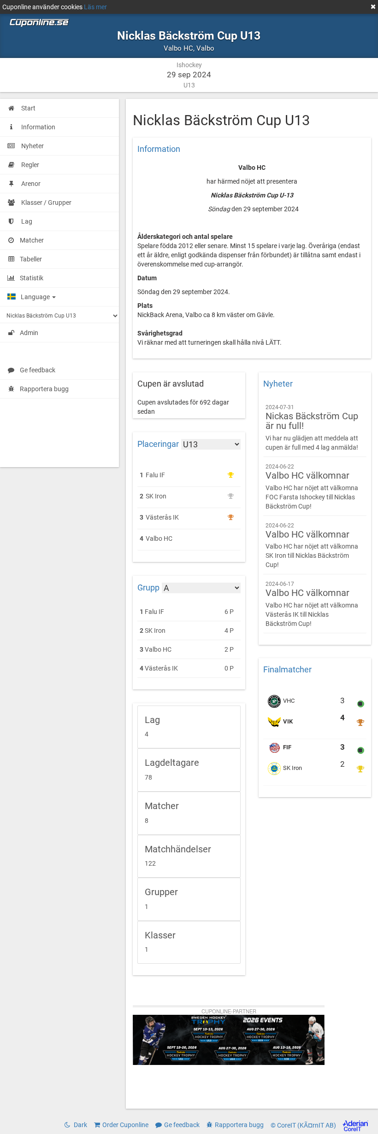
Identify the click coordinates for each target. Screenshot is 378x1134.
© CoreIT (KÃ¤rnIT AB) (304, 1125)
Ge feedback (37, 370)
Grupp (148, 587)
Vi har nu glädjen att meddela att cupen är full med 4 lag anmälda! (312, 427)
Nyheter (278, 383)
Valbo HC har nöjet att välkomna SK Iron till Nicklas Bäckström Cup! (312, 545)
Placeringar (158, 444)
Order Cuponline (125, 1124)
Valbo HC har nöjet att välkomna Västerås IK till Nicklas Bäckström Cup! (312, 604)
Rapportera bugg (44, 389)
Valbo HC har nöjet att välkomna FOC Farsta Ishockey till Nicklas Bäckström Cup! (312, 486)
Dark (79, 1124)
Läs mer (95, 7)
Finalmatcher (287, 669)
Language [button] (36, 297)
